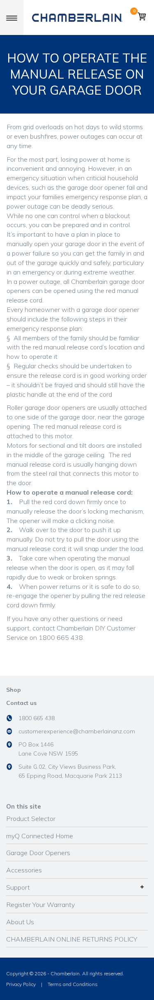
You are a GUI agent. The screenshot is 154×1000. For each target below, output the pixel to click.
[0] (142, 17)
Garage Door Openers (38, 853)
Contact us (21, 703)
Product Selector (30, 818)
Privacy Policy (21, 984)
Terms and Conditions (73, 984)
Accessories (24, 870)
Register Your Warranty (40, 904)
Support (18, 887)
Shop (13, 689)
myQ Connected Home (39, 836)
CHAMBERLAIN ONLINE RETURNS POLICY (71, 939)
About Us (20, 922)
